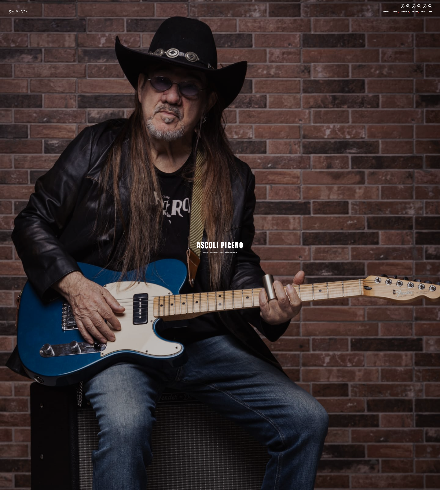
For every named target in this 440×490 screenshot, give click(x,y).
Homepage (386, 12)
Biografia (415, 12)
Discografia (405, 12)
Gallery (423, 12)
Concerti (395, 12)
